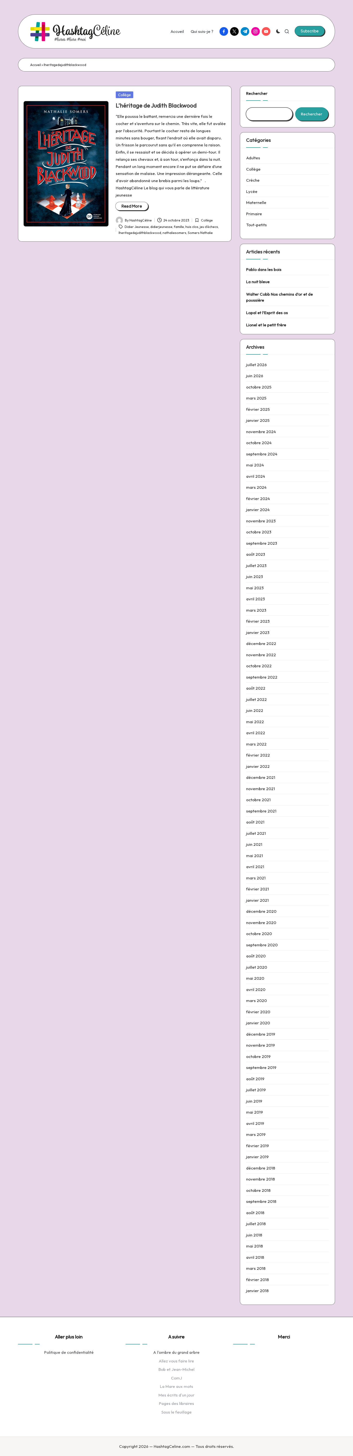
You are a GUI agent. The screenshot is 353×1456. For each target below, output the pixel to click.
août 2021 (255, 821)
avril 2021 (255, 866)
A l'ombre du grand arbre (176, 1352)
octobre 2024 (259, 442)
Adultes (253, 157)
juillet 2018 (256, 1223)
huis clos (191, 227)
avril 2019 (255, 1123)
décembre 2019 (260, 1034)
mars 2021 (256, 877)
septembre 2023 (261, 543)
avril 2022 (255, 732)
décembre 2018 (260, 1167)
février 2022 (258, 755)
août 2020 (256, 955)
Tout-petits (256, 224)
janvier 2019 (257, 1156)
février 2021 (257, 888)
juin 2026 (254, 375)
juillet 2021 (256, 833)
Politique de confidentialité (69, 1352)
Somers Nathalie (200, 233)
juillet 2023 (256, 565)
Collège (124, 94)
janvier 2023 (257, 632)
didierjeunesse (161, 227)
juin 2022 (254, 710)
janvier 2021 (257, 900)
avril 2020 (255, 989)
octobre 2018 (258, 1190)
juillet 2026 (256, 364)
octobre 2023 (258, 531)
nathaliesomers (174, 233)
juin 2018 (254, 1234)
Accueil (35, 65)
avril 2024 (255, 476)
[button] (310, 31)
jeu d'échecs (209, 227)
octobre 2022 (259, 665)
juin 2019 (254, 1101)
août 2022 (255, 688)
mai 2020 (255, 978)
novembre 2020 (261, 922)
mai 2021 (254, 855)
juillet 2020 (256, 967)
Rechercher (257, 93)
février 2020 (258, 1011)
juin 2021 (254, 844)
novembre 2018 (260, 1179)
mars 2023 (256, 610)
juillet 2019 (256, 1089)
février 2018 (257, 1279)
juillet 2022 (256, 699)
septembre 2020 (262, 944)
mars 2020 (256, 1000)
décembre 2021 (260, 777)
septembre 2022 (261, 677)
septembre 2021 (261, 810)
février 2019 (257, 1145)
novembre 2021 (260, 788)
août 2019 (255, 1078)
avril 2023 (255, 598)
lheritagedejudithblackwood (140, 233)
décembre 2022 (261, 643)
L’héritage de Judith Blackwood (156, 105)
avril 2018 (255, 1257)
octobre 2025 (258, 386)
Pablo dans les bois (263, 269)
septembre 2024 (261, 453)
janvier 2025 (257, 420)
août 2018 (255, 1212)
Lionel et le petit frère (266, 324)
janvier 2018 (257, 1290)
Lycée (251, 191)
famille (179, 227)
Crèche (253, 180)
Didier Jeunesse (137, 227)
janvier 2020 (258, 1022)
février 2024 (258, 498)
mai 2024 (255, 464)
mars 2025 (256, 397)
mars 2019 (256, 1134)
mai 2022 (255, 721)
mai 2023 (255, 587)
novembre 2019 (260, 1045)
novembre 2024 (261, 431)
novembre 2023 (261, 520)
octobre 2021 (258, 799)
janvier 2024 (258, 509)
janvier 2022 (258, 766)
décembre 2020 (261, 911)
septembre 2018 (261, 1201)
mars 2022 (256, 743)
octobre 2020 (259, 933)
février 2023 (258, 621)
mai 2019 (254, 1112)
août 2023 (255, 554)
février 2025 (258, 409)
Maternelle (256, 202)
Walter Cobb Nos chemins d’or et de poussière (279, 297)
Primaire (254, 213)
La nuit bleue (258, 281)
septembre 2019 (261, 1067)
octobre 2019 (258, 1056)
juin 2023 (254, 576)
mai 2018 (254, 1245)
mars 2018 (256, 1268)
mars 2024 (256, 487)
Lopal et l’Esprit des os (267, 312)
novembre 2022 (261, 654)
